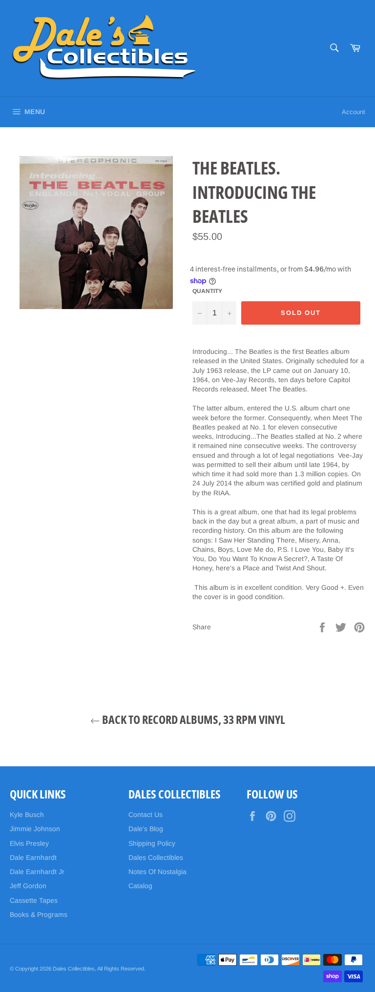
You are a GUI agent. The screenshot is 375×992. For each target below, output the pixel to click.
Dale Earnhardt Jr (37, 871)
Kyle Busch (27, 814)
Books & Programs (38, 914)
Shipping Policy (151, 843)
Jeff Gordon (28, 886)
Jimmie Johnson (35, 829)
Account (353, 112)
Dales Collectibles (155, 857)
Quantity (207, 291)
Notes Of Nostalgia (157, 871)
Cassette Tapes (34, 900)
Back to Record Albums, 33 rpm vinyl (192, 719)
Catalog (140, 886)
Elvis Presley (29, 843)
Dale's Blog (145, 829)
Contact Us (145, 814)
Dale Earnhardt (33, 857)
